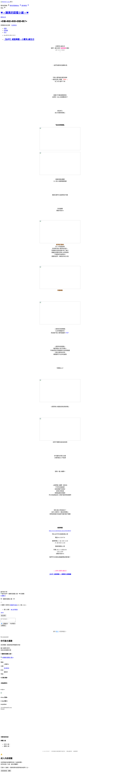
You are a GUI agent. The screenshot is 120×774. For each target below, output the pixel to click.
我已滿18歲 (4, 770)
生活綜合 (14, 25)
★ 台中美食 (14, 609)
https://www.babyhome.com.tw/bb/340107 (60, 530)
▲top (2, 612)
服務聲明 (75, 751)
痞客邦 (12, 605)
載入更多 (3, 615)
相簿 (5, 28)
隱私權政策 (69, 751)
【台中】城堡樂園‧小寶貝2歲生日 (19, 39)
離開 (9, 770)
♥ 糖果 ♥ (3, 595)
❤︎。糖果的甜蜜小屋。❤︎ (15, 12)
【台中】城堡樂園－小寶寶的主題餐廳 (60, 574)
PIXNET (48, 751)
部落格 (6, 30)
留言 (15, 605)
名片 (5, 32)
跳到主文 (3, 17)
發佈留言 (3, 625)
